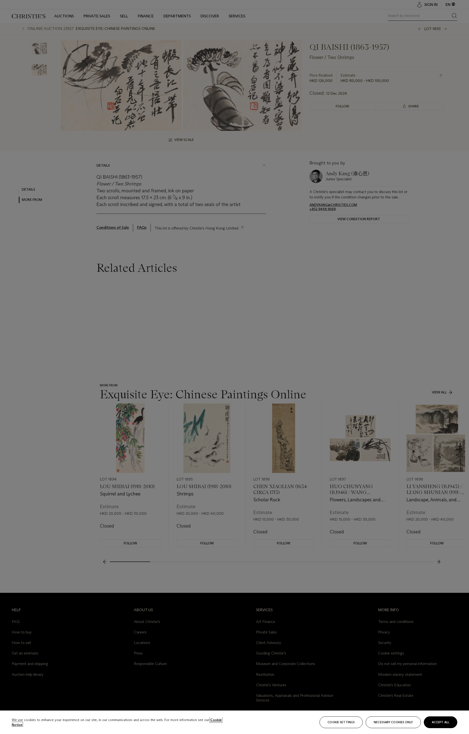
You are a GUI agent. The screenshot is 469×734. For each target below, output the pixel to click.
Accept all (440, 722)
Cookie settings (341, 722)
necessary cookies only (393, 722)
